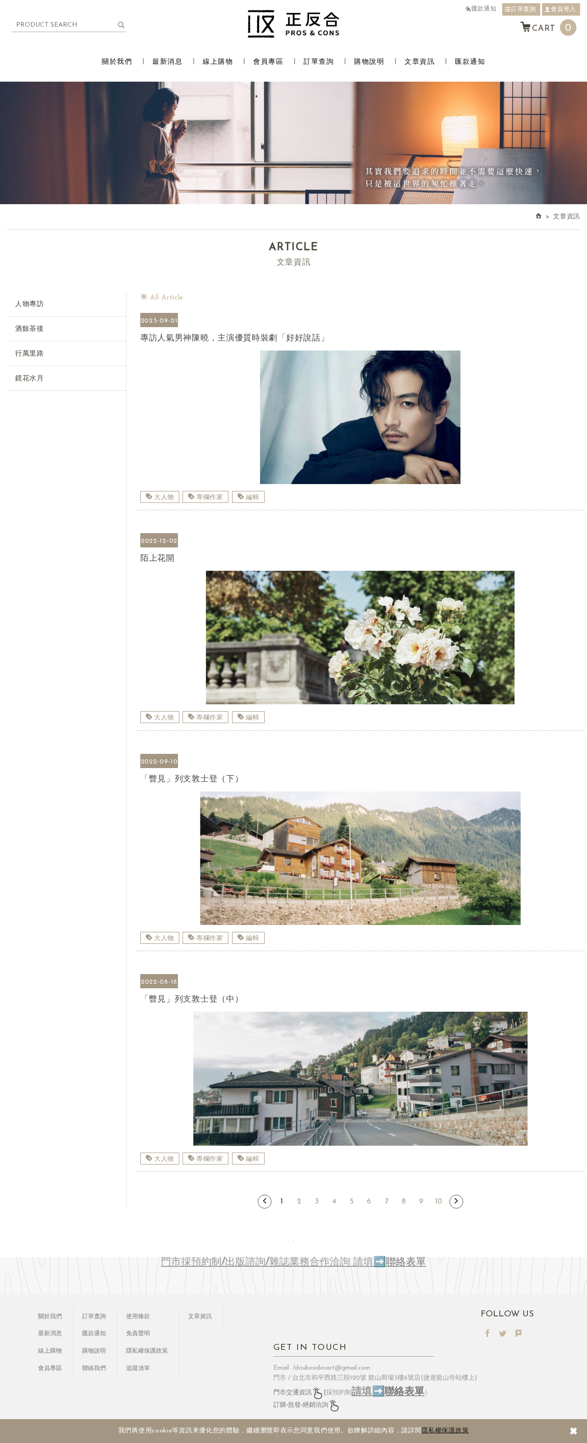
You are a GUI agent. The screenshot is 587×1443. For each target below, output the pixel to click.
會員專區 (268, 62)
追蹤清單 (138, 1368)
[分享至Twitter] (503, 1334)
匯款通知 (484, 9)
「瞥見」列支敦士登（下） (360, 780)
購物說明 (369, 62)
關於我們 (117, 62)
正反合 (293, 24)
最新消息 (167, 62)
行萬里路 (29, 354)
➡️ (379, 1262)
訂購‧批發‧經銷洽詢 (300, 1405)
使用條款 (138, 1317)
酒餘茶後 (29, 329)
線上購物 (218, 62)
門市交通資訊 (292, 1392)
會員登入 (563, 9)
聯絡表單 (406, 1262)
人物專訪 (29, 304)
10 (438, 1201)
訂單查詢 (523, 9)
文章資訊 (419, 62)
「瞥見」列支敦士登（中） (360, 1000)
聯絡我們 (94, 1368)
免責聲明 (138, 1334)
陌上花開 (360, 559)
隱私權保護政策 (445, 1430)
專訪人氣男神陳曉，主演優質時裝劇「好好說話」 (360, 339)
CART (551, 28)
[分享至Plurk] (518, 1334)
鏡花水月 (29, 378)
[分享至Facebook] (487, 1334)
